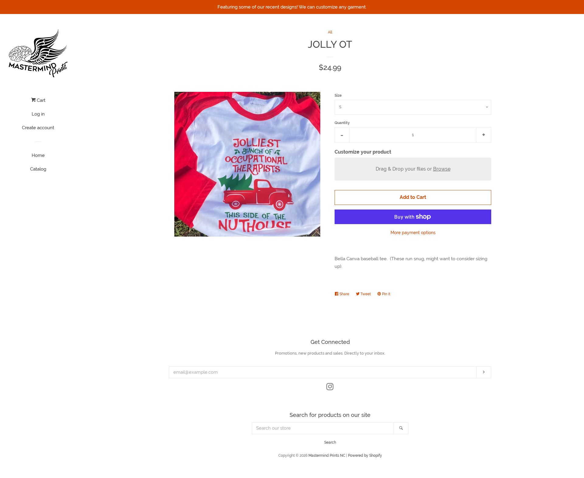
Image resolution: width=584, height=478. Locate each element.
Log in (38, 114)
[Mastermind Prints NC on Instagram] (330, 388)
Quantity (342, 123)
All (330, 32)
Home (38, 155)
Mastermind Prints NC (326, 455)
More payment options (413, 232)
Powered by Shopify (365, 455)
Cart (40, 100)
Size (338, 95)
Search (330, 442)
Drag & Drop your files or (413, 169)
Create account (38, 127)
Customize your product (363, 152)
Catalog (38, 169)
